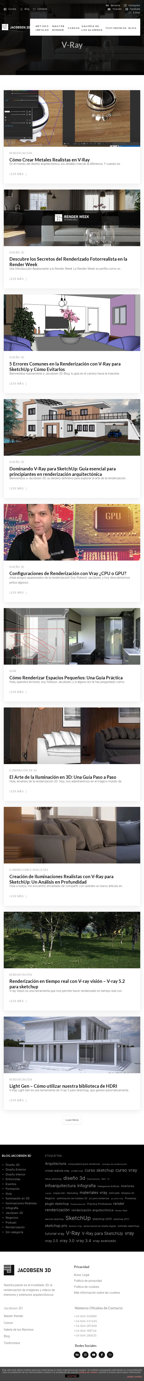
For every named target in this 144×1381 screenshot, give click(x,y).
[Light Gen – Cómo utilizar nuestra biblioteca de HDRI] (72, 1045)
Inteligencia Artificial (108, 1186)
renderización (57, 1209)
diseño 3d (74, 1178)
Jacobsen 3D (14, 1213)
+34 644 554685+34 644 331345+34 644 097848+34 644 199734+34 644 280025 (85, 1325)
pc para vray (117, 1198)
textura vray (75, 1226)
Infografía (12, 1208)
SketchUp (78, 1218)
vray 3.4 (83, 1240)
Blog (132, 28)
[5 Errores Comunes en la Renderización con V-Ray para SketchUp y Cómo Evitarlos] (72, 322)
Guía (12, 671)
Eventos (11, 1184)
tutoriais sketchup (128, 1225)
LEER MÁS (17, 174)
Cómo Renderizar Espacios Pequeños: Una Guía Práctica (66, 677)
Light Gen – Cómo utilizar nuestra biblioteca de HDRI (63, 1086)
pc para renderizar (99, 1198)
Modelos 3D (127, 1193)
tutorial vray (54, 1233)
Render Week (121, 1210)
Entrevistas (13, 1179)
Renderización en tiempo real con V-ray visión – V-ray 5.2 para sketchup (67, 983)
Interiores (127, 1186)
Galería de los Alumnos (92, 28)
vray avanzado (104, 1241)
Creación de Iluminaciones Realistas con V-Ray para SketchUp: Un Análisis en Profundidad (61, 879)
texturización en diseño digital (100, 1226)
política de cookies (88, 1372)
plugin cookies (134, 1376)
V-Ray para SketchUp (102, 1233)
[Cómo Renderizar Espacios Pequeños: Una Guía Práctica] (72, 636)
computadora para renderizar (84, 1164)
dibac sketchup (53, 1178)
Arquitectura (55, 1163)
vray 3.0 (67, 1240)
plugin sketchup (57, 1204)
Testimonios (116, 28)
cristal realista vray (57, 1170)
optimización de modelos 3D (72, 1198)
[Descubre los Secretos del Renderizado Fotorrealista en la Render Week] (72, 218)
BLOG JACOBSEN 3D (16, 1155)
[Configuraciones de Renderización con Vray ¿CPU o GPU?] (72, 532)
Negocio (50, 1198)
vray (129, 1233)
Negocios (12, 1217)
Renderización (20, 153)
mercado (114, 1192)
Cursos (74, 28)
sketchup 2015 (102, 1219)
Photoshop (130, 1198)
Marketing (72, 1193)
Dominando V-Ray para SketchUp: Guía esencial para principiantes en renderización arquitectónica (62, 471)
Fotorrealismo (93, 1179)
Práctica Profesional (99, 1203)
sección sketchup (54, 1219)
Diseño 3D (17, 252)
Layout (48, 1193)
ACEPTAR (72, 1376)
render (118, 1203)
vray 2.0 (51, 1241)
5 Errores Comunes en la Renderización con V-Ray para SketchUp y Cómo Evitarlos (65, 366)
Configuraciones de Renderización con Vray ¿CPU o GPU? (67, 573)
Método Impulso (42, 28)
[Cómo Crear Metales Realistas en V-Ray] (72, 118)
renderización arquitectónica (92, 1210)
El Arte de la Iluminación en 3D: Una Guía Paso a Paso (62, 777)
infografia (86, 1185)
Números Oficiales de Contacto (99, 1308)
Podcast (11, 1222)
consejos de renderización (114, 1164)
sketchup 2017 (121, 1219)
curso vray (126, 1170)
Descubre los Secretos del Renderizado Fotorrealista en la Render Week (68, 261)
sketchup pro (56, 1225)
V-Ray (73, 1233)
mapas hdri (59, 1193)
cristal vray (77, 1170)
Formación (13, 1189)
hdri (103, 1178)
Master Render (58, 28)
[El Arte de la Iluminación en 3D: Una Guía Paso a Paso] (72, 735)
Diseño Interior (16, 1174)
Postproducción (78, 1204)
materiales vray (93, 1192)
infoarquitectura (60, 1185)
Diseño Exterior (16, 1169)
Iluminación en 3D (23, 770)
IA (108, 1179)
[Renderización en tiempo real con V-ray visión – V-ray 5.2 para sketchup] (72, 940)
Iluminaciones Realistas (28, 870)
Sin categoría (14, 1232)
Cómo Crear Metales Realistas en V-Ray (49, 159)
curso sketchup (99, 1170)
